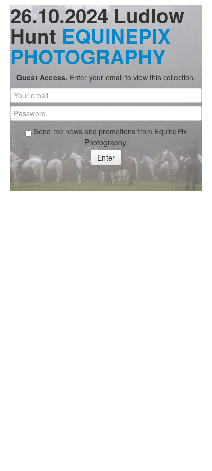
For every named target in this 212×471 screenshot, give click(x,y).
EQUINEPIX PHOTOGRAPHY (90, 46)
